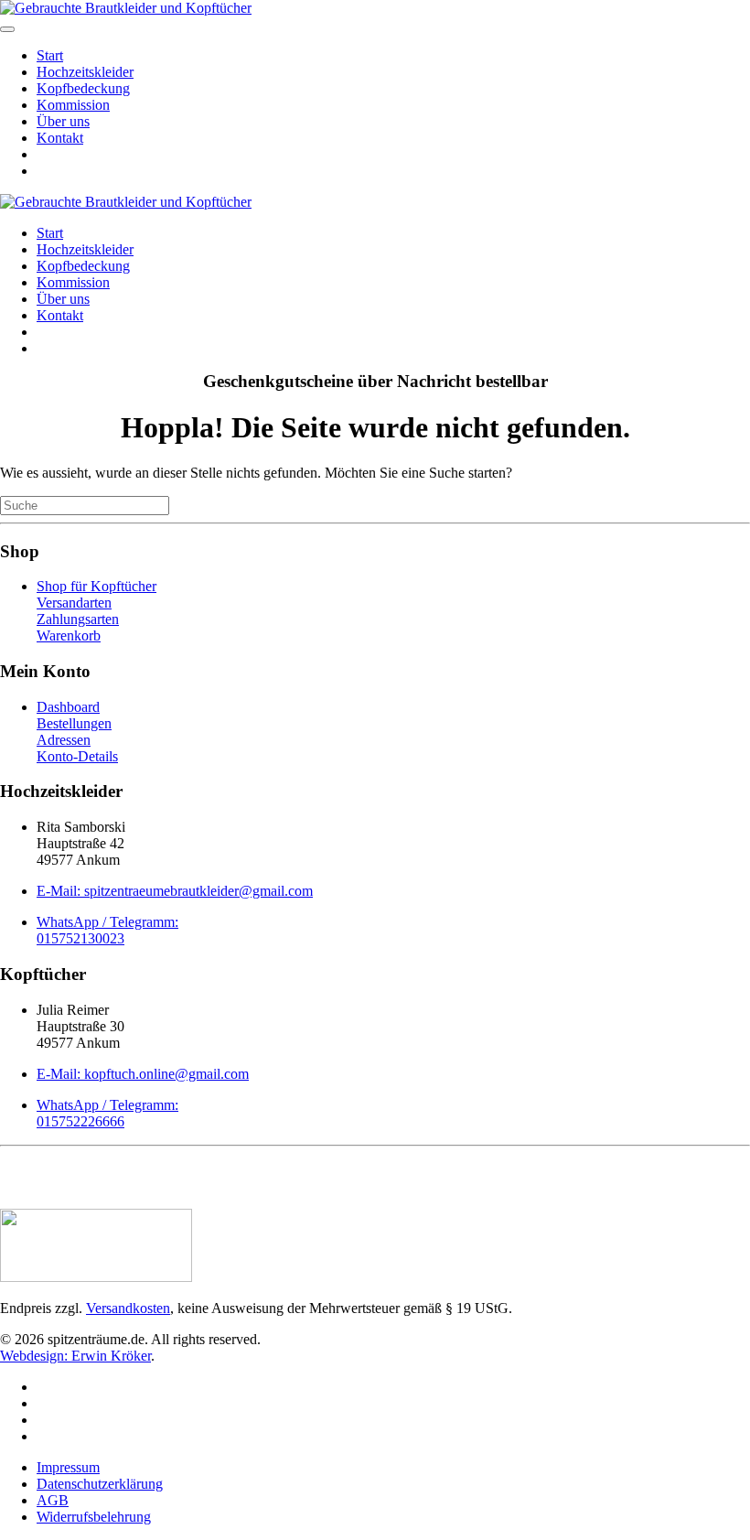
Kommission (73, 105)
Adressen (64, 740)
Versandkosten (128, 1308)
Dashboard (68, 707)
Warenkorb (69, 635)
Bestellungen (74, 723)
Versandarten (74, 602)
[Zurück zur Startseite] (126, 8)
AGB (53, 1500)
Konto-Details (77, 756)
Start (50, 55)
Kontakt (60, 137)
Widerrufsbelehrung (94, 1516)
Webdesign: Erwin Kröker (75, 1355)
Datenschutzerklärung (100, 1484)
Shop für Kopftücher (96, 586)
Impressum (68, 1467)
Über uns (63, 121)
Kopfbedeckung (83, 88)
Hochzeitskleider (85, 72)
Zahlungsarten (78, 619)
